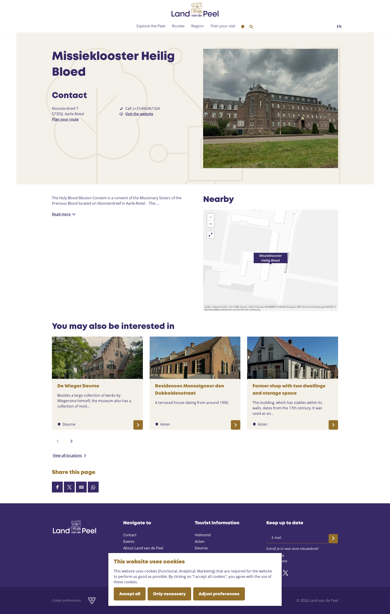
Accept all (129, 594)
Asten (199, 541)
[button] (270, 260)
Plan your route (65, 119)
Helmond (203, 534)
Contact (130, 534)
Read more (61, 214)
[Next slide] (71, 441)
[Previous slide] (58, 441)
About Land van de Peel (143, 548)
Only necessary (169, 594)
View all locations (67, 455)
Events (129, 541)
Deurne (201, 548)
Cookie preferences (66, 600)
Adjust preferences (219, 594)
